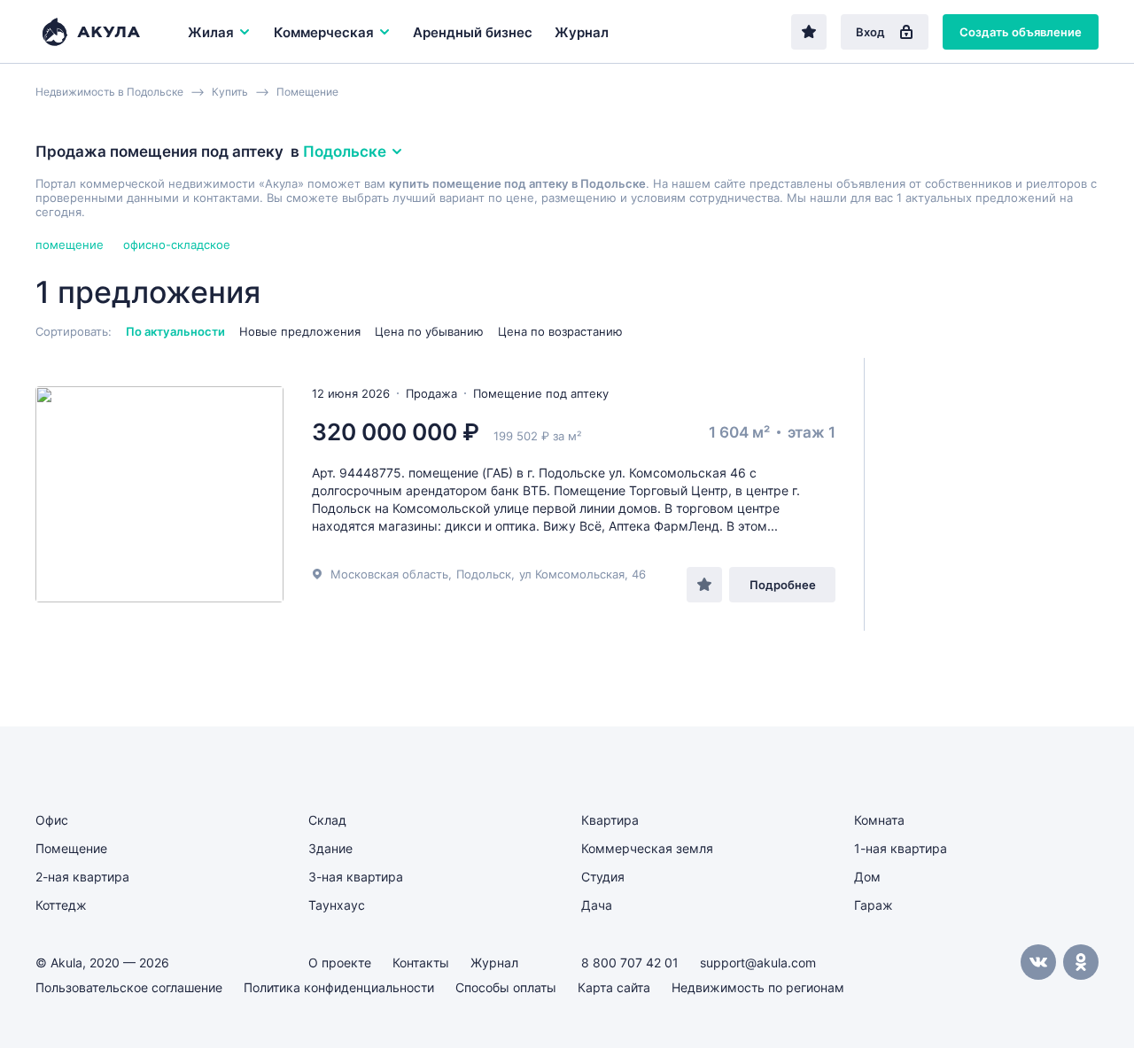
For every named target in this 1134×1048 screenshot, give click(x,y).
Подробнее (783, 585)
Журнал (582, 32)
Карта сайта (614, 987)
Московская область (389, 574)
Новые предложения (300, 331)
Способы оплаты (505, 987)
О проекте (339, 962)
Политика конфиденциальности (339, 987)
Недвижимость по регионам (758, 987)
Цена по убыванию (429, 331)
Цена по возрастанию (560, 331)
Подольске (344, 151)
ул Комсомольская (572, 574)
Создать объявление (1020, 32)
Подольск (483, 574)
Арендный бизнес (472, 32)
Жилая (211, 32)
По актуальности (175, 331)
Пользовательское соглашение (128, 987)
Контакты (420, 962)
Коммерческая (324, 32)
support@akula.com (758, 962)
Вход (870, 32)
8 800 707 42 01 (630, 962)
